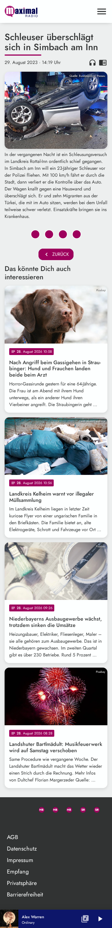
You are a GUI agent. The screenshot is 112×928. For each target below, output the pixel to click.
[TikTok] (11, 822)
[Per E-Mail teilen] (76, 234)
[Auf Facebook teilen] (35, 234)
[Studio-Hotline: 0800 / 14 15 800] (25, 808)
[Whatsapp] (39, 808)
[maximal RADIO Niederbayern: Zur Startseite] (49, 11)
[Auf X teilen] (49, 234)
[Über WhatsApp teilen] (62, 234)
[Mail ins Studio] (11, 808)
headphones (92, 63)
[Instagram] (66, 808)
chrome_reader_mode (103, 63)
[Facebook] (52, 808)
